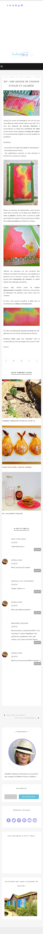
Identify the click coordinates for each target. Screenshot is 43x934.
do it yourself (26, 77)
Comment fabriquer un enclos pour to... (19, 421)
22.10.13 (14, 626)
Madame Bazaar (19, 623)
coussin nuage (20, 341)
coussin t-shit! (34, 341)
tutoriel (36, 77)
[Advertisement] (21, 22)
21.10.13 (14, 542)
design (11, 77)
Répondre (37, 549)
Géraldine (16, 560)
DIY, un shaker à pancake (12, 514)
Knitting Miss (18, 539)
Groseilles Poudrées (22, 581)
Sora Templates (17, 930)
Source (5, 347)
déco (6, 77)
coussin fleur (8, 341)
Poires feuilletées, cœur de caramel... (17, 467)
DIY (17, 77)
